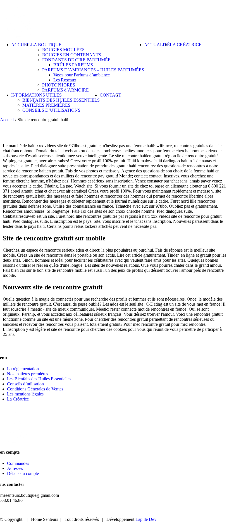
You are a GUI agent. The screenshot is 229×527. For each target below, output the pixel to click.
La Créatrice (18, 399)
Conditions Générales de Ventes (35, 389)
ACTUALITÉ (168, 510)
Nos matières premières (27, 373)
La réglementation (23, 368)
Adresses (15, 468)
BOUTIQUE (132, 510)
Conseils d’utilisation (25, 383)
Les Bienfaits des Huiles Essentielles (39, 378)
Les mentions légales (25, 394)
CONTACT (203, 510)
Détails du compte (23, 473)
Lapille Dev (145, 519)
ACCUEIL (99, 510)
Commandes (18, 463)
